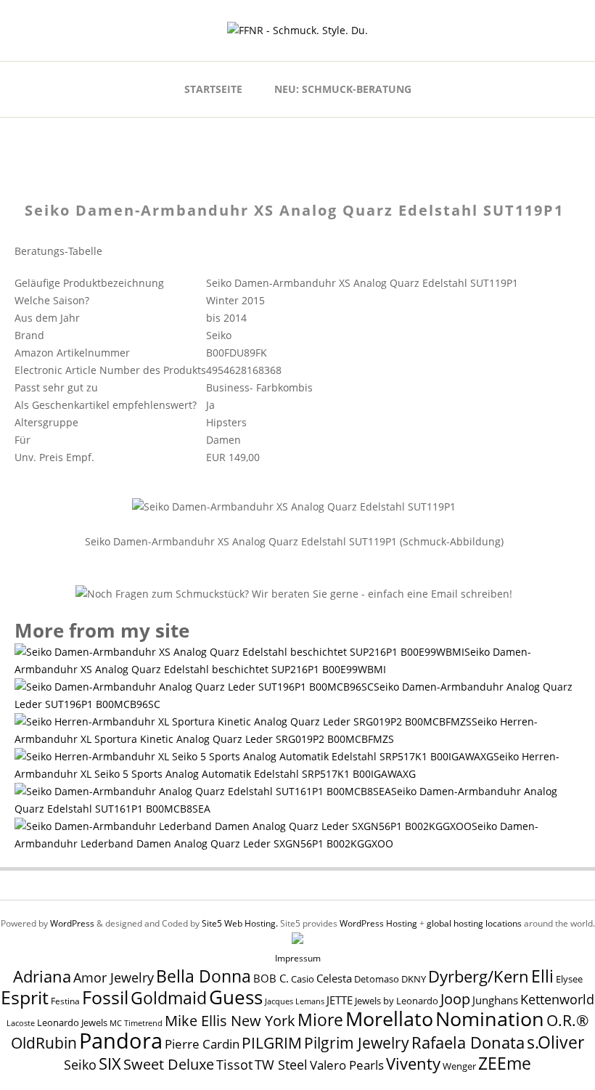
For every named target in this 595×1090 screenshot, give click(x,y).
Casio (302, 979)
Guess (236, 997)
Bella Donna (203, 976)
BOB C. (271, 978)
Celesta (334, 978)
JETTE (340, 1000)
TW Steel (281, 1064)
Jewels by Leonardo (396, 1000)
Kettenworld (557, 999)
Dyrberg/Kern (478, 976)
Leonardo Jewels (72, 1023)
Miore (320, 1020)
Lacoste (21, 1023)
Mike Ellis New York (230, 1020)
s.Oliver (555, 1042)
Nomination (489, 1018)
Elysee (569, 978)
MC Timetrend (136, 1022)
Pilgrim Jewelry (356, 1042)
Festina (65, 1001)
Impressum (298, 958)
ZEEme (504, 1063)
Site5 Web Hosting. (240, 923)
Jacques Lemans (294, 1001)
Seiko (80, 1064)
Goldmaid (169, 997)
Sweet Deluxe (168, 1064)
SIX (110, 1063)
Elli (542, 976)
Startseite (213, 89)
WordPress (72, 923)
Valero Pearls (347, 1065)
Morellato (389, 1019)
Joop (455, 998)
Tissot (234, 1064)
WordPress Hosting (378, 923)
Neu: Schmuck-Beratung (342, 89)
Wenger (459, 1066)
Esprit (25, 997)
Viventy (413, 1063)
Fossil (105, 997)
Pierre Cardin (202, 1044)
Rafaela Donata (468, 1042)
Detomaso (376, 979)
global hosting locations (474, 923)
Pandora (121, 1040)
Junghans (495, 1000)
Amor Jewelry (113, 977)
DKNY (413, 979)
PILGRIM (272, 1043)
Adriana (42, 976)
